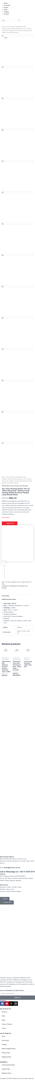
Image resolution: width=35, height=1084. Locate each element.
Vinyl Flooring (10, 26)
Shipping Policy (6, 1057)
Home (3, 26)
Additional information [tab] (9, 599)
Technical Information (8, 1065)
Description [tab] (5, 596)
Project (6, 7)
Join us (4, 1028)
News (5, 9)
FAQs (3, 1016)
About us (4, 1012)
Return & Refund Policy (9, 1048)
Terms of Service (7, 1024)
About (6, 3)
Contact (6, 14)
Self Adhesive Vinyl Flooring (10, 486)
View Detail (28, 671)
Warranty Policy (6, 1073)
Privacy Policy (6, 1053)
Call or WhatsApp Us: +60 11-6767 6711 (17, 872)
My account (5, 1040)
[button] (10, 20)
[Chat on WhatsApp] (17, 543)
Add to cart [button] (6, 679)
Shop (3, 1036)
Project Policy (6, 1069)
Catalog (6, 12)
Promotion (7, 5)
